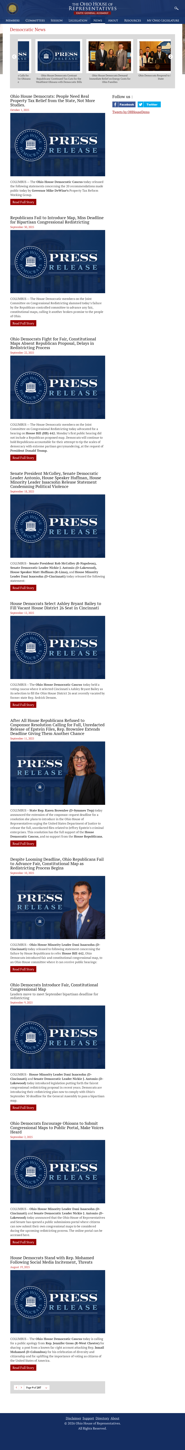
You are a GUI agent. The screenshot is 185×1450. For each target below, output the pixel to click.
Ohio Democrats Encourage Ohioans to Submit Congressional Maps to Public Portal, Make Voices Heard (57, 1127)
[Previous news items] (13, 56)
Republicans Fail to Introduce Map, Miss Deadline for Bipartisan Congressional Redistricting (57, 220)
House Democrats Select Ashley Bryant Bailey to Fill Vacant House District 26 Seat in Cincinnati (55, 605)
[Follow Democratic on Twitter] (149, 106)
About (115, 1418)
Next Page (21, 1387)
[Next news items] (170, 56)
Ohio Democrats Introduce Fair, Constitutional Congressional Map (54, 987)
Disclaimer (73, 1418)
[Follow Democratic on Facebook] (124, 106)
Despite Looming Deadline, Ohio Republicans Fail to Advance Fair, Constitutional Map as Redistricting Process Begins (57, 863)
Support (88, 1418)
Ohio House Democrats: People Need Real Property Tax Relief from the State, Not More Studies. (52, 100)
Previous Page (16, 1387)
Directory (102, 1418)
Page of (33, 1387)
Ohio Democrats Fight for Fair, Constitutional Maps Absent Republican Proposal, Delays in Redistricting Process (53, 343)
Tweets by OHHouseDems (131, 112)
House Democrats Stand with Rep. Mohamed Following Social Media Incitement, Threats (52, 1260)
